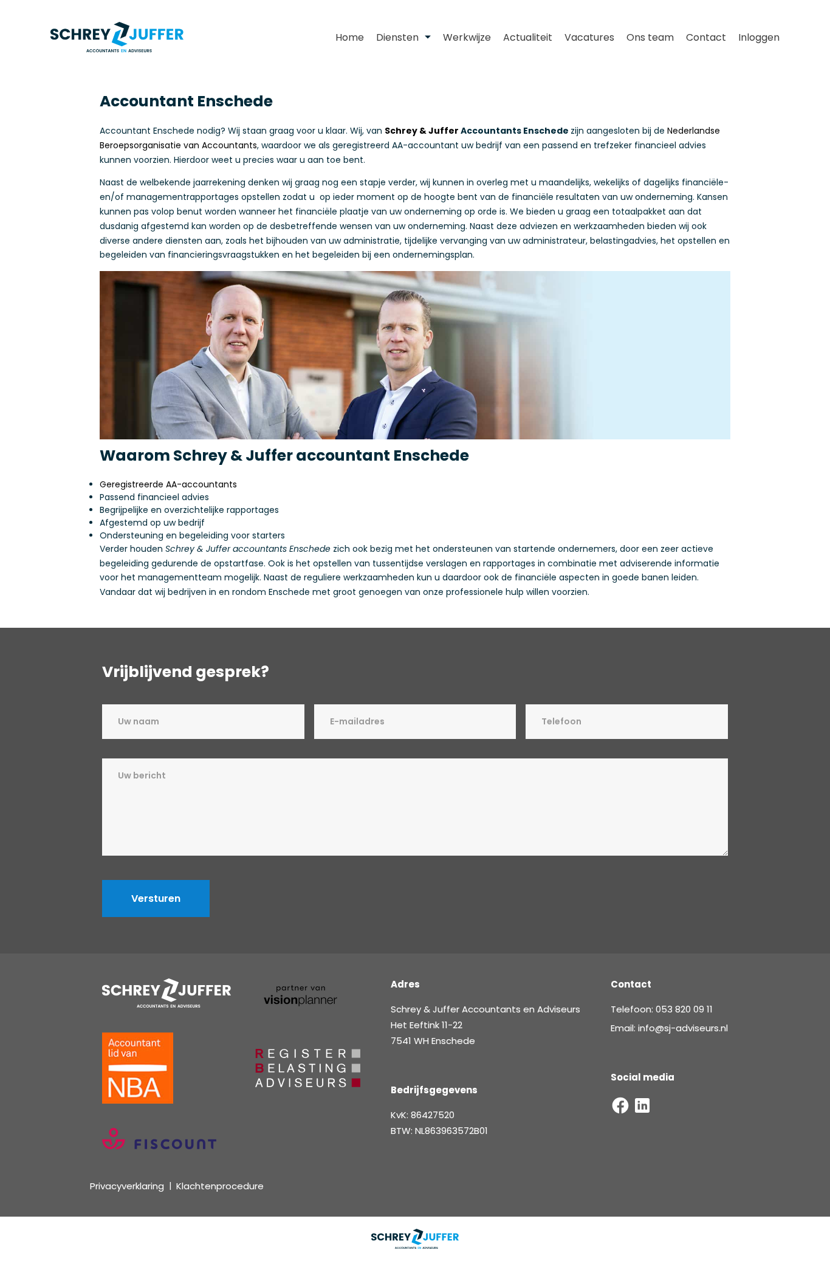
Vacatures (589, 37)
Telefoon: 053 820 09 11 (662, 1009)
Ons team (650, 37)
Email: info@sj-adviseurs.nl (669, 1028)
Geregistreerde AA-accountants (168, 484)
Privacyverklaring (127, 1186)
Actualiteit (527, 37)
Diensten (397, 37)
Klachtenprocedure (220, 1186)
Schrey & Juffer (422, 131)
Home (349, 37)
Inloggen (759, 37)
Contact (706, 37)
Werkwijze (467, 37)
